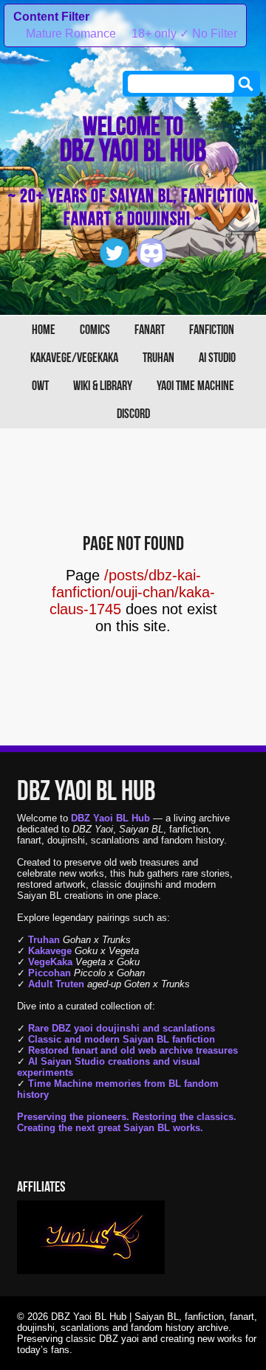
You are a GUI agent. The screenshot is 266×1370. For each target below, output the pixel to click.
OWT (40, 386)
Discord (133, 414)
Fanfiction (211, 330)
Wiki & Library (102, 386)
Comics (95, 330)
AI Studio (217, 358)
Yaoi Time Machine (195, 386)
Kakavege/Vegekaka (74, 358)
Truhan (158, 358)
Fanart (149, 330)
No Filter (208, 33)
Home (43, 330)
